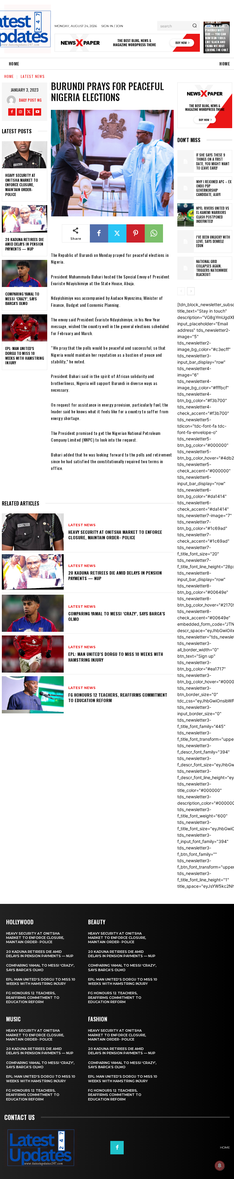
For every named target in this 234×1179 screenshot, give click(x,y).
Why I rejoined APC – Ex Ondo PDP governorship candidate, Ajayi (213, 188)
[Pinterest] (135, 233)
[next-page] (191, 291)
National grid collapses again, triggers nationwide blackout (212, 268)
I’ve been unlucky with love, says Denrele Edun (213, 241)
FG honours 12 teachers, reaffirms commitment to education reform (117, 697)
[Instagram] (20, 112)
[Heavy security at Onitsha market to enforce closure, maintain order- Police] (24, 155)
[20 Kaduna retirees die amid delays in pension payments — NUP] (24, 219)
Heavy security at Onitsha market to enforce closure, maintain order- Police (21, 185)
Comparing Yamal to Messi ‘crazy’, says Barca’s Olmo (22, 298)
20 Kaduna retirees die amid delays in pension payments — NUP (24, 244)
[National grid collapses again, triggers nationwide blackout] (185, 268)
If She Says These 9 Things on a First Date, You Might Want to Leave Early (212, 161)
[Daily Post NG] (13, 100)
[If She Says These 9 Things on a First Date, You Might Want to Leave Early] (185, 161)
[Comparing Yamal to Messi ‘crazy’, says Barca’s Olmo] (24, 273)
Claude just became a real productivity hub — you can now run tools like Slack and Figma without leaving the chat (216, 36)
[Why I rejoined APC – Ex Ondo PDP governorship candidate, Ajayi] (185, 188)
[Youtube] (37, 112)
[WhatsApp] (154, 233)
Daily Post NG (30, 100)
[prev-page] (181, 291)
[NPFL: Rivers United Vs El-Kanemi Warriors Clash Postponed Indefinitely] (185, 214)
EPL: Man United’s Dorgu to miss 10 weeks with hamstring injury (24, 355)
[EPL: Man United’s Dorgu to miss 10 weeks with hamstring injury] (24, 328)
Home (9, 76)
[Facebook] (12, 112)
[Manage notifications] (220, 1165)
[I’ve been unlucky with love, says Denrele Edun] (185, 241)
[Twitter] (29, 112)
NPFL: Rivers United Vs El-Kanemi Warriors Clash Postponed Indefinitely (212, 215)
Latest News (33, 76)
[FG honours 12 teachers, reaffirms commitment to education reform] (33, 694)
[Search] (194, 26)
